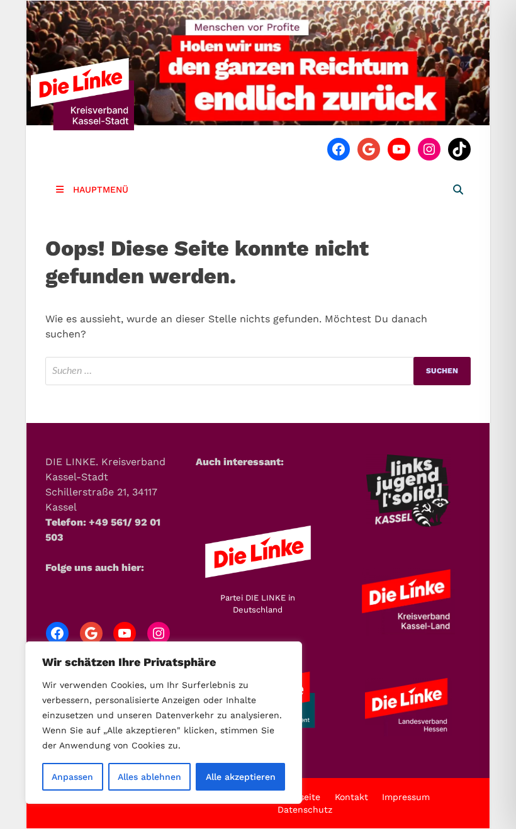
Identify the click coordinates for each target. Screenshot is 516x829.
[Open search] (458, 190)
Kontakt (351, 797)
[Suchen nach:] (258, 371)
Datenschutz (305, 809)
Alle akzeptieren (241, 777)
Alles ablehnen (149, 777)
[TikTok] (459, 149)
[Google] (368, 149)
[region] (163, 722)
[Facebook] (338, 149)
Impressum (406, 797)
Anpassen (72, 777)
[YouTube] (399, 149)
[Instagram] (429, 149)
